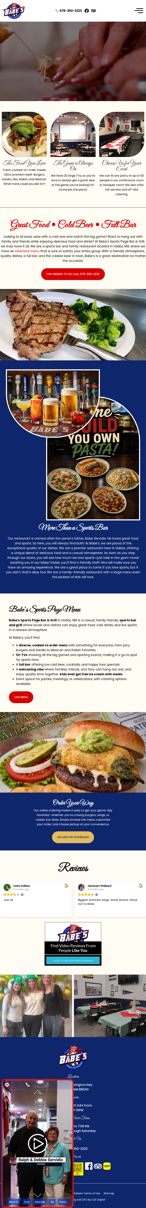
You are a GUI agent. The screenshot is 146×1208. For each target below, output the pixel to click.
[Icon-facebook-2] (88, 1166)
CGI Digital (98, 1199)
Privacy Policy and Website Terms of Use (75, 1193)
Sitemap (109, 1193)
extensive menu (27, 251)
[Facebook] (87, 11)
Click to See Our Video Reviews (73, 960)
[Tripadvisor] (94, 11)
